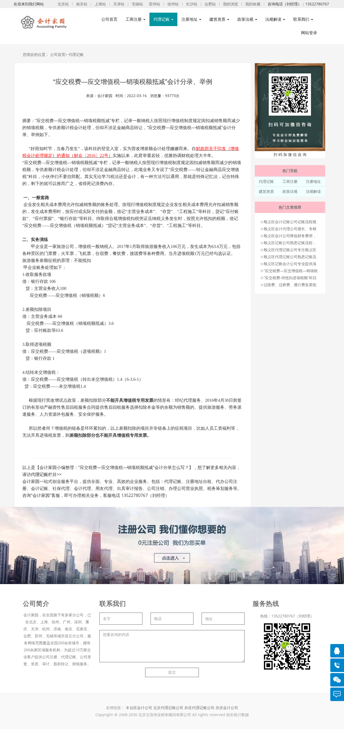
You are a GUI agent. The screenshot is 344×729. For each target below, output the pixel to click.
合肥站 (210, 3)
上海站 (100, 3)
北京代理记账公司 (168, 707)
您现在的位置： (36, 54)
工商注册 (290, 181)
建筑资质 (266, 191)
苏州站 (154, 3)
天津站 (118, 3)
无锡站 (137, 3)
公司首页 (109, 19)
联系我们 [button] (301, 19)
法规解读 (313, 191)
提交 (172, 672)
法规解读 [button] (273, 19)
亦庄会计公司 (227, 707)
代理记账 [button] (162, 19)
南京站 (81, 3)
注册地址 (313, 181)
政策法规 (290, 191)
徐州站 (173, 3)
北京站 (63, 3)
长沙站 (191, 3)
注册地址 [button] (190, 19)
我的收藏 (252, 3)
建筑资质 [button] (218, 19)
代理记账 (76, 54)
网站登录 (309, 32)
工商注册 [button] (134, 19)
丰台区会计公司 (139, 707)
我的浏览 (230, 3)
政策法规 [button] (246, 19)
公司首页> (58, 54)
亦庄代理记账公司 (200, 707)
